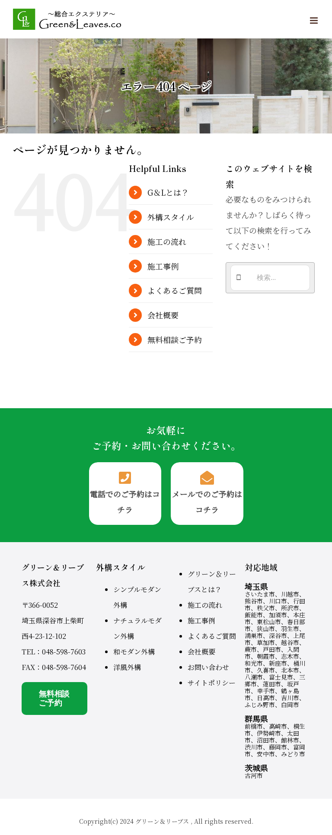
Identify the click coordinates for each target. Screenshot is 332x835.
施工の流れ (166, 241)
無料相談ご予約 (174, 339)
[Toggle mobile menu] (314, 20)
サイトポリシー (212, 683)
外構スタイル (170, 216)
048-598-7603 (64, 652)
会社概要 (163, 315)
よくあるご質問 (174, 290)
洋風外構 (127, 667)
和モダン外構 (134, 652)
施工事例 (163, 266)
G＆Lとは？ (168, 192)
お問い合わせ (208, 667)
